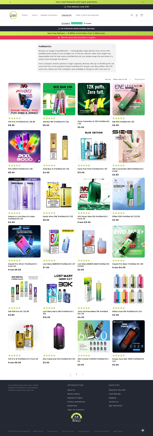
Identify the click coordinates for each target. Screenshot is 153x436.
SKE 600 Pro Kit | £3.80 (18, 311)
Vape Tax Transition (76, 410)
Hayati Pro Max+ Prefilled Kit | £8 (127, 264)
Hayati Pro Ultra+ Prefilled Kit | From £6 (22, 265)
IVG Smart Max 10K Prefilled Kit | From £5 (93, 217)
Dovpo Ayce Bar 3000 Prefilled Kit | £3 (128, 360)
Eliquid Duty (72, 406)
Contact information (101, 431)
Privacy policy (52, 431)
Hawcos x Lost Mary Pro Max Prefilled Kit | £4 (21, 217)
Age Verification (115, 406)
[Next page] (82, 374)
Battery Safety (74, 394)
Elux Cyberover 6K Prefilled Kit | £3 (59, 359)
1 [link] (70, 374)
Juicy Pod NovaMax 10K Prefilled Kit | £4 (93, 312)
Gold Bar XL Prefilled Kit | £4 (56, 169)
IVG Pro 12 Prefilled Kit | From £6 (23, 359)
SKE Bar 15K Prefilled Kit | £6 (56, 122)
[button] (25, 15)
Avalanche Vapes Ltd (22, 431)
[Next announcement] (142, 2)
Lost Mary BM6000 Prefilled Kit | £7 (59, 264)
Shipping (112, 398)
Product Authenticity (76, 402)
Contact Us (113, 402)
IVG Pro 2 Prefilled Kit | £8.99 (21, 122)
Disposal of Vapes (75, 398)
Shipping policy (84, 431)
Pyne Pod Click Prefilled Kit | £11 (92, 169)
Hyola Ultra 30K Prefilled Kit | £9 (58, 216)
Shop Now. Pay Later (117, 390)
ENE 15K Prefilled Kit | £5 (123, 122)
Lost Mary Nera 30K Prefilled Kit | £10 (58, 312)
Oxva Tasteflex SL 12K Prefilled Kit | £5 (93, 122)
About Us (71, 390)
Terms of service (68, 431)
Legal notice (117, 431)
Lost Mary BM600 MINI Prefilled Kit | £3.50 (93, 265)
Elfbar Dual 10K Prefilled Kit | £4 (127, 311)
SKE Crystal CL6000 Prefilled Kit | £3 (93, 360)
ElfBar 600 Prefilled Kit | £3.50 (126, 216)
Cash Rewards (115, 394)
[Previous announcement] (10, 2)
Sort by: (108, 79)
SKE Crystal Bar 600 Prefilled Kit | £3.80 (127, 170)
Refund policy (38, 431)
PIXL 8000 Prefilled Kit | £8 (20, 169)
